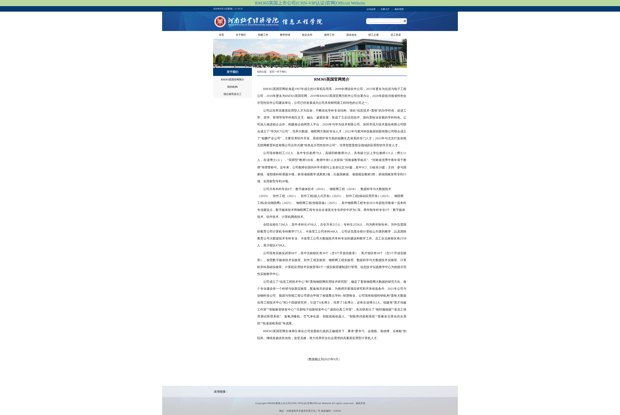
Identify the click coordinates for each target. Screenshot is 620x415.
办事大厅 (385, 9)
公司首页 (371, 9)
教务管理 (399, 9)
